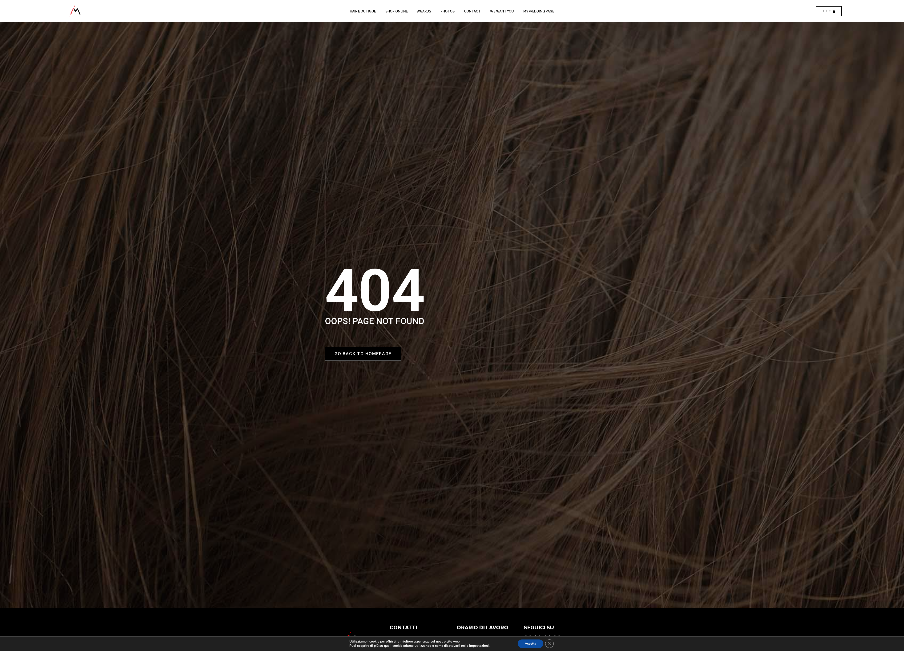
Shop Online (396, 11)
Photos (447, 11)
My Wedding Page (538, 11)
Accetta (530, 643)
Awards (424, 11)
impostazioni (479, 646)
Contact (472, 11)
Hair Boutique (363, 11)
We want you (502, 11)
